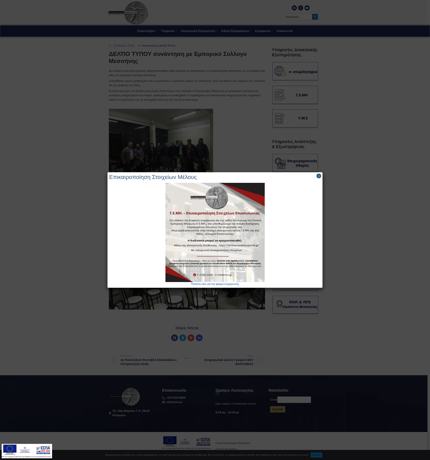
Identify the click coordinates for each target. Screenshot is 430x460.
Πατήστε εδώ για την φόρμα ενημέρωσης (215, 284)
